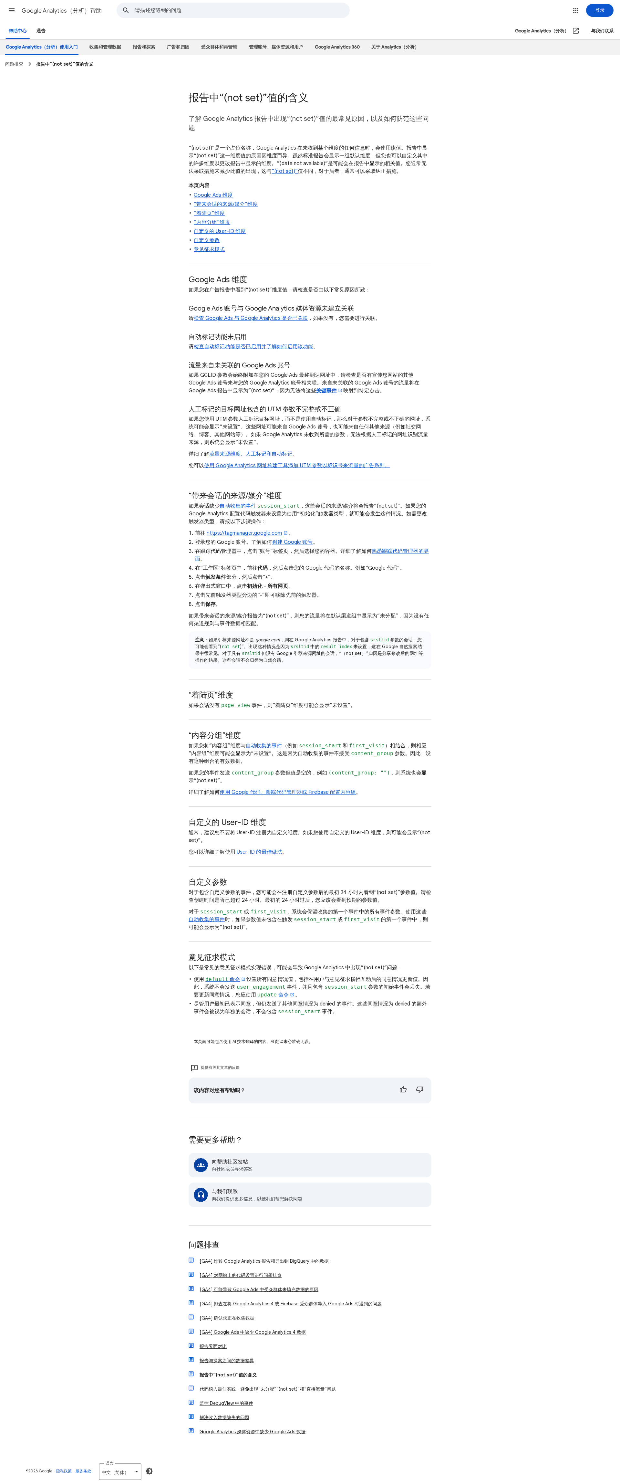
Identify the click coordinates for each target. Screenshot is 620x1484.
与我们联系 (602, 31)
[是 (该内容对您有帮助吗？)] (403, 1090)
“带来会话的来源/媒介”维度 (226, 204)
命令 (222, 979)
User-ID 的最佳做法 (259, 852)
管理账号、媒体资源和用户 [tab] (276, 47)
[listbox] (120, 1471)
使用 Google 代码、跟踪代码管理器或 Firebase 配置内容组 (288, 792)
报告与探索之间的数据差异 (227, 1360)
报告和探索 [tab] (144, 47)
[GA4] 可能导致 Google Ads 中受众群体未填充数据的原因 (259, 1289)
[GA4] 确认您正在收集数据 (227, 1318)
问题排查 (204, 1245)
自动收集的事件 (238, 506)
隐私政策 (64, 1470)
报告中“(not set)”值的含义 (228, 1375)
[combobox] (242, 10)
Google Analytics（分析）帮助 (62, 10)
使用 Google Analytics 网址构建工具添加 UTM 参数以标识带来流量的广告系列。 (297, 465)
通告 (41, 31)
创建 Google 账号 (292, 542)
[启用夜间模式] (149, 1471)
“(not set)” (285, 171)
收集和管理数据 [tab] (105, 47)
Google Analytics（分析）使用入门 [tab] (42, 47)
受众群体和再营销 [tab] (219, 47)
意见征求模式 (209, 249)
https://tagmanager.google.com (244, 533)
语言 (109, 1463)
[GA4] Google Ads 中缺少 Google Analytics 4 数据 (253, 1332)
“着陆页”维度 (209, 213)
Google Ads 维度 (213, 195)
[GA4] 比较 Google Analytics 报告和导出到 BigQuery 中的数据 (264, 1261)
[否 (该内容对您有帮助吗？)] (419, 1090)
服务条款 (83, 1470)
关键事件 (326, 390)
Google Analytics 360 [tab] (337, 47)
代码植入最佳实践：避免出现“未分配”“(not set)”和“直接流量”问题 (268, 1389)
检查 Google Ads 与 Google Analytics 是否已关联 (251, 318)
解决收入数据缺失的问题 (224, 1417)
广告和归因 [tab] (178, 47)
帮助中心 (18, 31)
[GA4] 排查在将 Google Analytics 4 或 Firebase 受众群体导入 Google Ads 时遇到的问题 (291, 1304)
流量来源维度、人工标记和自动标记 (250, 454)
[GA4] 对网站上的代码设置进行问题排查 (241, 1275)
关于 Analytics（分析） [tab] (395, 47)
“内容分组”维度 (212, 222)
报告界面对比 (213, 1346)
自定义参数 (207, 240)
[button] (11, 10)
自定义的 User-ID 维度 (220, 231)
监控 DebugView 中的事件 (226, 1403)
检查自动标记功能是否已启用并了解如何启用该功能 (253, 346)
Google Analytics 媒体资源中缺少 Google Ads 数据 (252, 1432)
